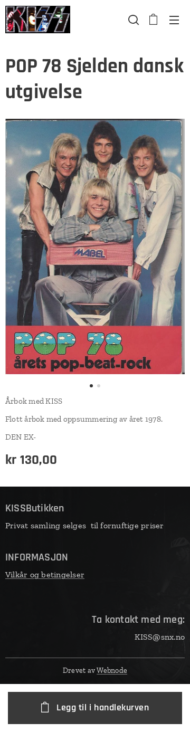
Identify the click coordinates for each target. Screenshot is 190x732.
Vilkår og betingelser (44, 574)
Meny (174, 19)
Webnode (112, 670)
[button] (132, 19)
